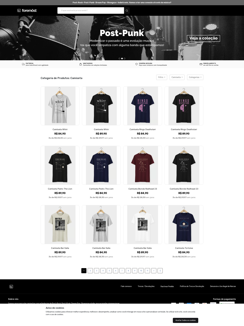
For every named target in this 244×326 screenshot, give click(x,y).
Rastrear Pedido (167, 286)
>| (160, 271)
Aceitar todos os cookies (186, 320)
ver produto (60, 105)
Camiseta (176, 77)
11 (147, 271)
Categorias (194, 77)
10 (141, 271)
